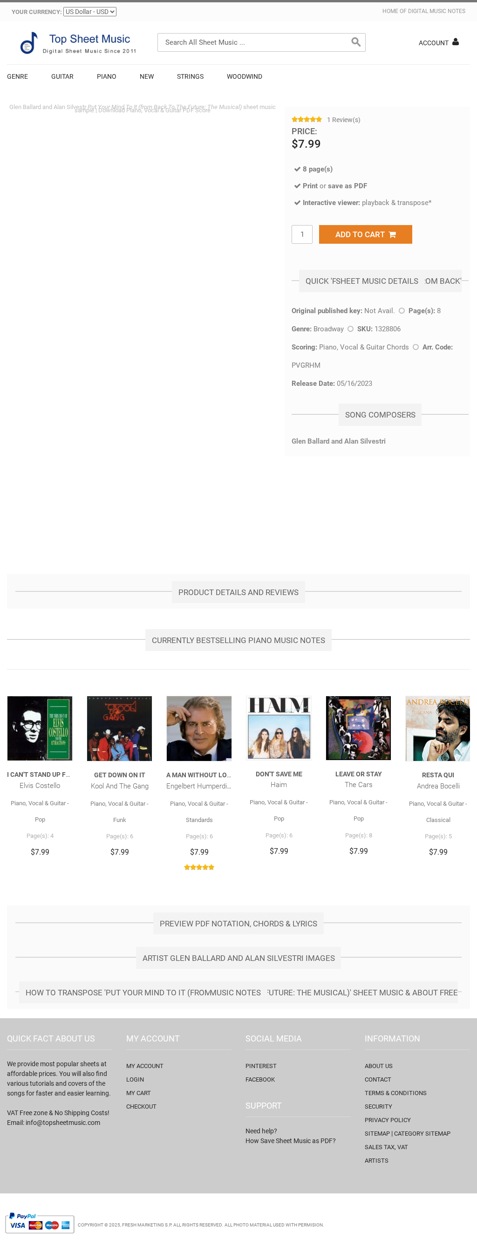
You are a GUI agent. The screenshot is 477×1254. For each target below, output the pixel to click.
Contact (378, 1079)
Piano (106, 76)
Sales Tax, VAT (386, 1147)
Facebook (260, 1079)
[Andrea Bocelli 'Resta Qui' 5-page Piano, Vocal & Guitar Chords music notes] (438, 728)
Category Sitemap (422, 1133)
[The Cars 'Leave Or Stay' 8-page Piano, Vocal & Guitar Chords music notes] (358, 728)
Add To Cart (361, 234)
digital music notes (436, 11)
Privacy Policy (388, 1120)
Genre (17, 76)
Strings (190, 76)
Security (378, 1106)
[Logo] (77, 42)
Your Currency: (37, 11)
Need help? (261, 1131)
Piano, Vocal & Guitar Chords (364, 347)
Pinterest (261, 1065)
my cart (138, 1093)
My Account (145, 1065)
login (135, 1079)
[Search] (356, 42)
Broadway (328, 329)
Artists (376, 1160)
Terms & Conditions (396, 1093)
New (147, 76)
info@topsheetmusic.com (63, 1122)
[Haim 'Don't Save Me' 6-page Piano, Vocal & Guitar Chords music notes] (278, 728)
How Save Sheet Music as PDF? (290, 1140)
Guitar (62, 76)
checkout (141, 1106)
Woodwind (244, 76)
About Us (379, 1065)
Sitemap (377, 1133)
